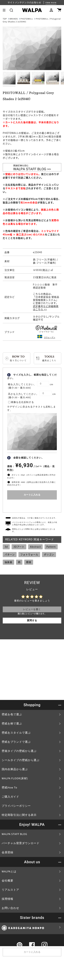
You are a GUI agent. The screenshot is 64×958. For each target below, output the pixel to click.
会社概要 (7, 881)
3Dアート (18, 546)
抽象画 (8, 562)
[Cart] (59, 10)
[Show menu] (5, 10)
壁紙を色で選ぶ (12, 714)
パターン (10, 554)
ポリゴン (49, 554)
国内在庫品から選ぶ (15, 769)
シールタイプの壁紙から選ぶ (20, 760)
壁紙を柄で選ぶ (12, 723)
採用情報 (7, 899)
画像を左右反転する (22, 402)
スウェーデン (49, 337)
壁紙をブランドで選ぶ (16, 742)
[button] (11, 10)
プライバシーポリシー (16, 806)
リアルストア (10, 890)
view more (50, 2)
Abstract (35, 546)
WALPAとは (9, 871)
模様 (28, 562)
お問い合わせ (10, 908)
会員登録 (7, 852)
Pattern (51, 546)
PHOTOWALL (26, 18)
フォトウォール (29, 554)
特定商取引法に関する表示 (19, 815)
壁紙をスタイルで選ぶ (16, 733)
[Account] (51, 10)
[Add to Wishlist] (32, 505)
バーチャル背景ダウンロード (20, 843)
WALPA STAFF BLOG (14, 834)
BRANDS (14, 18)
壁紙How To (9, 787)
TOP (5, 18)
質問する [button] (32, 620)
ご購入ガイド (10, 797)
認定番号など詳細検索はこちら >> (46, 307)
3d (6, 546)
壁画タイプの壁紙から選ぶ (19, 751)
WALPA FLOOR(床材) (15, 778)
